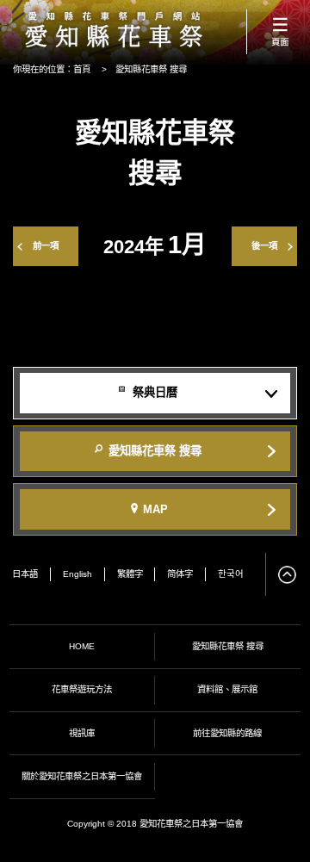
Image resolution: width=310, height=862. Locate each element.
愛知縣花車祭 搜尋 (228, 646)
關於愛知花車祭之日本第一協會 (82, 776)
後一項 (264, 246)
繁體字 (130, 574)
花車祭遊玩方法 (82, 689)
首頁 (81, 69)
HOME (82, 646)
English (77, 574)
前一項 (46, 246)
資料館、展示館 (227, 689)
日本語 (25, 574)
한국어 (231, 574)
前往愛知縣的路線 (227, 733)
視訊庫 (82, 733)
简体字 (180, 574)
